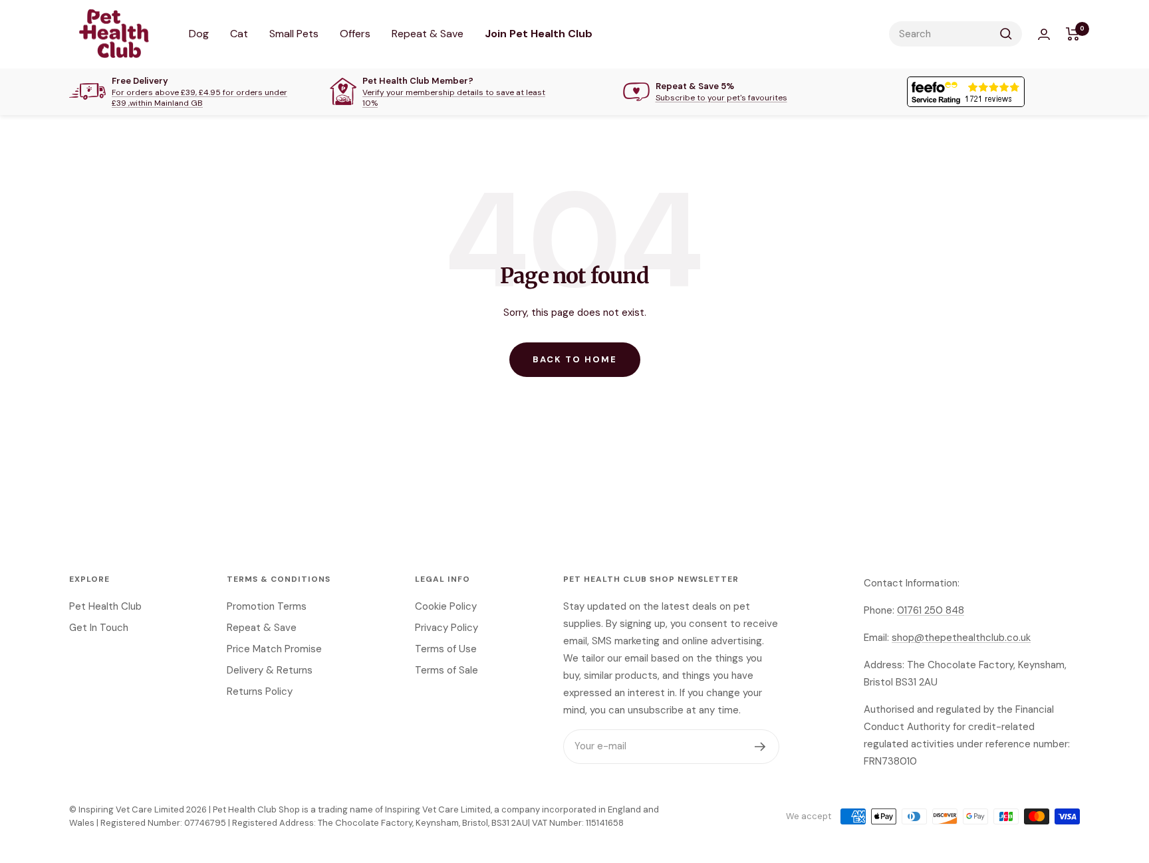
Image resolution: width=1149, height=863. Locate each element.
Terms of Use (446, 649)
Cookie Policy (446, 606)
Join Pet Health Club (538, 34)
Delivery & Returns (270, 670)
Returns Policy (260, 691)
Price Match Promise (274, 649)
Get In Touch (98, 627)
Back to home (575, 359)
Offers (355, 34)
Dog (199, 34)
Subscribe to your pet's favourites (721, 97)
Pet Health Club (105, 606)
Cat (239, 34)
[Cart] (1073, 34)
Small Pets (294, 34)
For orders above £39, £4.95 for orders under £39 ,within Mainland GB (199, 97)
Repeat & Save (427, 34)
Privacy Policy (446, 627)
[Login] (1044, 34)
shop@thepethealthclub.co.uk (961, 637)
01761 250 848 (930, 610)
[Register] (760, 746)
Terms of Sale (446, 670)
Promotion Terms (267, 606)
